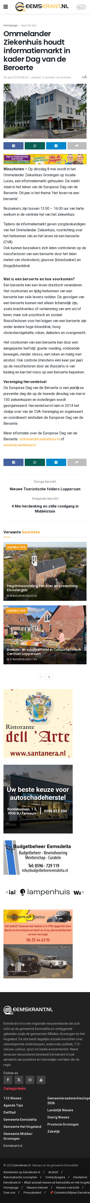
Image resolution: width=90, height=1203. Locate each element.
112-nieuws (12, 1098)
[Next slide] (83, 892)
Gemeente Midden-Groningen (18, 1136)
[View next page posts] (49, 676)
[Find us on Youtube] (41, 1080)
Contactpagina (55, 1177)
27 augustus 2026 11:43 (23, 659)
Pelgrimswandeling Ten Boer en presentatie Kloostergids (42, 588)
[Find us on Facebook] (7, 1080)
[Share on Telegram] (56, 145)
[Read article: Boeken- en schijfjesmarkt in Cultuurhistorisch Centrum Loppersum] (45, 634)
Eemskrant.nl (12, 1145)
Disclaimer (80, 1177)
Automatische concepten (20, 1177)
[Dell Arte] (38, 723)
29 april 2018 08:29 (15, 77)
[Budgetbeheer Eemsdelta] (38, 857)
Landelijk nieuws (60, 1110)
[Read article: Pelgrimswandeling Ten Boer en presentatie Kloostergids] (45, 571)
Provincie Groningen (63, 1124)
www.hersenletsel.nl (19, 445)
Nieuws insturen (37, 1187)
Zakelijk (53, 1131)
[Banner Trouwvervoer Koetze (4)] (38, 943)
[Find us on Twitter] (19, 1080)
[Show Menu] (5, 7)
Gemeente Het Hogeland (22, 1126)
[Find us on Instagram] (30, 1080)
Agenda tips (29, 25)
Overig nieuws (58, 1117)
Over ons (9, 1192)
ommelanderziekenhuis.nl (39, 439)
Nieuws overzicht (67, 1187)
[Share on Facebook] (13, 145)
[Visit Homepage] (42, 6)
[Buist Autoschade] (38, 799)
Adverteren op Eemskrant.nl (21, 1172)
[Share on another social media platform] (77, 145)
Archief (53, 1172)
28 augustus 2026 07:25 (23, 596)
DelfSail (9, 1112)
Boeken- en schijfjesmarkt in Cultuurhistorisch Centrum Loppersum (44, 651)
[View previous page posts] (41, 676)
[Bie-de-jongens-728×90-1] (45, 159)
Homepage (10, 25)
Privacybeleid (32, 1192)
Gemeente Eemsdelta (20, 1119)
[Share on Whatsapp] (35, 145)
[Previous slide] (7, 892)
